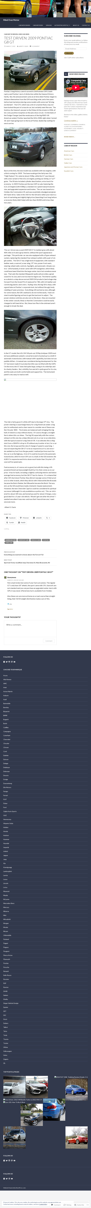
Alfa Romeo (7, 679)
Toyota (5, 1039)
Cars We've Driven (11, 34)
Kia (4, 863)
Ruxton (5, 987)
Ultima (5, 1047)
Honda (5, 831)
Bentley (6, 707)
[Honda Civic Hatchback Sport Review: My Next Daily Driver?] (37, 1087)
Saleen (5, 995)
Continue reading (71, 120)
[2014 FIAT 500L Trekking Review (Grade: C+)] (71, 1077)
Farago (5, 791)
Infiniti (5, 851)
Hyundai (6, 843)
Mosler (5, 927)
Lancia (5, 875)
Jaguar (5, 855)
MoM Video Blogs (77, 74)
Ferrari (5, 795)
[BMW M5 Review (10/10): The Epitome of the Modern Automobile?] (54, 1110)
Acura (5, 675)
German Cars (68, 159)
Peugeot (6, 951)
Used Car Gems (23, 34)
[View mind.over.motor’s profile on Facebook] (4, 662)
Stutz (5, 1019)
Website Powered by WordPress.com (14, 1188)
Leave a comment (70, 130)
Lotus (5, 887)
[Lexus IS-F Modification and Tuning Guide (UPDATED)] (14, 1087)
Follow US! (69, 53)
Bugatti (6, 719)
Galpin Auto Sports (10, 811)
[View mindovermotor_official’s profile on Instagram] (9, 662)
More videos (69, 137)
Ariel (5, 687)
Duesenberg (7, 783)
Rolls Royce (7, 975)
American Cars (11, 540)
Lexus (5, 879)
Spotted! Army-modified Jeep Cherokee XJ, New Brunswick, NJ (27, 561)
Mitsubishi (7, 919)
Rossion (6, 979)
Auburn (6, 695)
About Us (76, 25)
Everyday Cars (24, 540)
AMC (5, 683)
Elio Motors (7, 787)
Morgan (6, 923)
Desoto (6, 775)
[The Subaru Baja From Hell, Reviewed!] (14, 1137)
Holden (5, 827)
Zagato (5, 1059)
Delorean (6, 771)
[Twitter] (7, 1179)
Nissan (5, 931)
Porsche (6, 967)
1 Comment (36, 46)
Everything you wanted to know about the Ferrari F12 (23, 553)
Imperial (6, 847)
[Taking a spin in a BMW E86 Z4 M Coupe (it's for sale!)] (76, 1137)
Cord (5, 751)
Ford (4, 807)
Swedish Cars (68, 171)
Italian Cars (68, 163)
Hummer (6, 839)
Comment (48, 641)
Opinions (49, 25)
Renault (6, 971)
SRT (4, 1011)
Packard (6, 939)
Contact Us (86, 25)
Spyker (5, 1007)
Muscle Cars (36, 540)
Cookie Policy (43, 1204)
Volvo (5, 1055)
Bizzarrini (6, 711)
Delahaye (6, 767)
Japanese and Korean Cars (73, 167)
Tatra (5, 1031)
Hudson (6, 835)
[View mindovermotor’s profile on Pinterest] (12, 662)
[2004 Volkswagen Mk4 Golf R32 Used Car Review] (76, 1090)
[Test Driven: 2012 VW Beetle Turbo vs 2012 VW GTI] (22, 1100)
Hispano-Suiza (8, 823)
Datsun (5, 759)
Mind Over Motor (11, 20)
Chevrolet (6, 739)
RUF (4, 983)
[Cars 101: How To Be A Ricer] (14, 1102)
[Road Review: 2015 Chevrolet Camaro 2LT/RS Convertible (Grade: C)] (32, 1115)
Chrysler (6, 743)
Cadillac (6, 727)
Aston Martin (8, 691)
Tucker (5, 1043)
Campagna (7, 731)
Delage (5, 763)
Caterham (6, 735)
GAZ (5, 815)
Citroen (6, 747)
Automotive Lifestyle (61, 25)
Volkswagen (7, 1051)
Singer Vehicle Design (10, 1003)
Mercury (6, 907)
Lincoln (5, 883)
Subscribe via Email (72, 36)
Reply (11, 609)
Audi (5, 699)
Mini (4, 915)
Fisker (5, 803)
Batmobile (6, 703)
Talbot (5, 1027)
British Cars (68, 155)
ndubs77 (80, 128)
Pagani (5, 943)
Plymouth (6, 959)
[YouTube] (12, 1179)
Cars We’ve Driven (24, 25)
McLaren (6, 899)
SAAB (5, 991)
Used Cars (9, 542)
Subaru (5, 1023)
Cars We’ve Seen (38, 25)
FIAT (5, 799)
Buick (5, 723)
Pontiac (46, 540)
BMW (5, 715)
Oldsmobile (7, 935)
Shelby (5, 999)
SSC (4, 1015)
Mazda (5, 895)
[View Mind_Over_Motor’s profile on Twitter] (7, 662)
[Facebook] (4, 1179)
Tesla (5, 1035)
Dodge (5, 779)
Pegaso (6, 947)
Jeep (5, 859)
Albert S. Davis (23, 46)
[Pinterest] (9, 1179)
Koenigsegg (7, 867)
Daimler (6, 755)
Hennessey (7, 819)
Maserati (6, 891)
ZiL (4, 1063)
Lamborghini (7, 871)
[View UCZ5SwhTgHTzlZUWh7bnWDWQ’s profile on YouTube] (14, 662)
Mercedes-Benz (8, 903)
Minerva (6, 911)
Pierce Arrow (7, 955)
